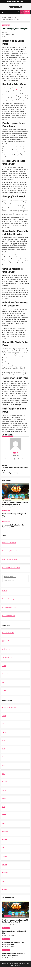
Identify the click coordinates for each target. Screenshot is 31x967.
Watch (27, 12)
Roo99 (4, 757)
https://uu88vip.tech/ (9, 580)
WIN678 (4, 856)
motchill (4, 591)
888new (4, 782)
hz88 (3, 773)
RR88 (3, 740)
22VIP (4, 815)
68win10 (4, 724)
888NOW (5, 831)
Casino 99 (5, 674)
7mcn (4, 665)
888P (3, 823)
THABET (4, 690)
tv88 (3, 765)
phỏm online (6, 649)
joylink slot (5, 641)
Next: (9, 472)
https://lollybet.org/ (8, 599)
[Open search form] (18, 11)
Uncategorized (6, 25)
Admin (5, 32)
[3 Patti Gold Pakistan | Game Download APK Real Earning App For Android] (15, 491)
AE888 (4, 715)
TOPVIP (4, 732)
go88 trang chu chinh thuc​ (10, 559)
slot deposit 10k (7, 657)
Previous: (15, 467)
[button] (2, 11)
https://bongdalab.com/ (9, 551)
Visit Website (9, 459)
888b (16, 90)
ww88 (4, 798)
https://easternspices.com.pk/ (11, 567)
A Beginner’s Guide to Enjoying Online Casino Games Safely (13, 526)
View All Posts (22, 459)
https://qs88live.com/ (8, 615)
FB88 (3, 682)
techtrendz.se (15, 6)
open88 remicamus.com (9, 707)
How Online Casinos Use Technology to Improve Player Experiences (13, 954)
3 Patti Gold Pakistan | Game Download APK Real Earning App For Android (15, 504)
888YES (4, 889)
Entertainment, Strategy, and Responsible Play (14, 515)
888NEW (4, 873)
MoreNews (25, 963)
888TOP (4, 840)
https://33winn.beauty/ (9, 543)
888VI (4, 790)
